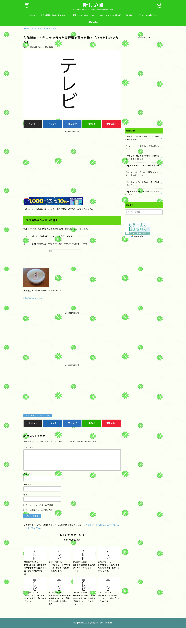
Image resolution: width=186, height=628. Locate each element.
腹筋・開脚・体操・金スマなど (54, 15)
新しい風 (93, 5)
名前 (26, 474)
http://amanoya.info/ (32, 298)
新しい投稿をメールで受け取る (39, 510)
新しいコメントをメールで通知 (39, 505)
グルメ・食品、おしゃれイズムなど (38, 416)
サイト (26, 495)
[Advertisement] (72, 158)
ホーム (32, 15)
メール (27, 485)
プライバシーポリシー (147, 15)
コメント (28, 448)
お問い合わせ (93, 22)
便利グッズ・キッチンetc (83, 15)
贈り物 (129, 15)
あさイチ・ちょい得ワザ (110, 15)
